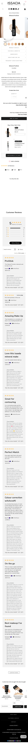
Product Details (14, 47)
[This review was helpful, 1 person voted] (18, 552)
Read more (7, 515)
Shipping (9, 73)
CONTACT (13, 721)
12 (19, 44)
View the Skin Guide (21, 105)
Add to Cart (18, 706)
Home (10, 13)
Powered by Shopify (14, 738)
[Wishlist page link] (25, 1)
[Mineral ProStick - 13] (6, 199)
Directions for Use (14, 57)
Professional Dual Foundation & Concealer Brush (19, 144)
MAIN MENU (13, 714)
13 (22, 44)
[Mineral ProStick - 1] (2, 198)
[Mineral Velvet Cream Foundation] (6, 689)
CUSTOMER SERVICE (13, 718)
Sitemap (14, 734)
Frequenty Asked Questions (14, 60)
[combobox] (20, 134)
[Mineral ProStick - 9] (7, 198)
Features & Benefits (14, 51)
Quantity (14, 93)
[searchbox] (8, 249)
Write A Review (15, 243)
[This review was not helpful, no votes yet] (21, 287)
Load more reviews (14, 672)
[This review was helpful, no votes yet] (18, 287)
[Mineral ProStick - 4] (6, 198)
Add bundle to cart (14, 155)
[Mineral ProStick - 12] (9, 198)
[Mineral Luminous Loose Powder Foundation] (18, 689)
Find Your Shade (22, 114)
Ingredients (14, 54)
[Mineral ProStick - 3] (4, 198)
